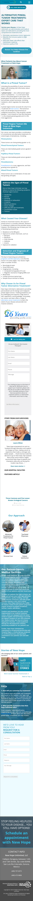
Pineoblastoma (6, 165)
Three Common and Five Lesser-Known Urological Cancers (18, 499)
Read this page (6, 714)
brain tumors (14, 109)
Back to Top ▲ (27, 676)
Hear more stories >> (18, 466)
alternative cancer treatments (10, 300)
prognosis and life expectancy (10, 259)
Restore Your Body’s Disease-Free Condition (16, 51)
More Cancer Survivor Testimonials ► (16, 674)
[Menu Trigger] (29, 2)
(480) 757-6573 (16, 871)
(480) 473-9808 (16, 875)
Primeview (22, 895)
